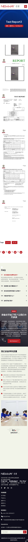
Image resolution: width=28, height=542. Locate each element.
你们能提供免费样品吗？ (9, 275)
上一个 (8, 242)
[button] (25, 6)
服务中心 (3, 500)
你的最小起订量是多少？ (9, 286)
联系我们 (3, 505)
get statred (13, 341)
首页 (7, 26)
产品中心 (3, 498)
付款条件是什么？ (7, 296)
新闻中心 (3, 503)
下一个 (14, 242)
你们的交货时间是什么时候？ (11, 291)
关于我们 (3, 495)
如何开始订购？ (7, 300)
